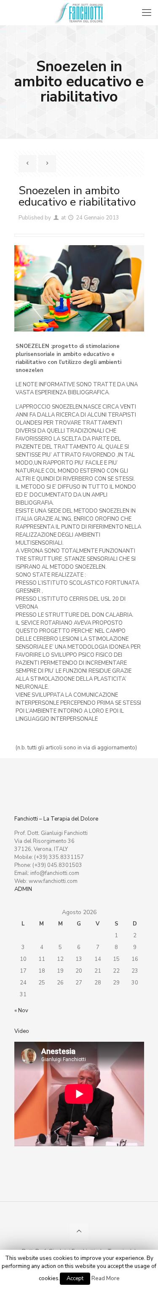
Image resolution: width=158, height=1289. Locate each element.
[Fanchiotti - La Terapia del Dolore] (79, 12)
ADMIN (23, 889)
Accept (75, 1278)
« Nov (21, 1010)
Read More (105, 1278)
